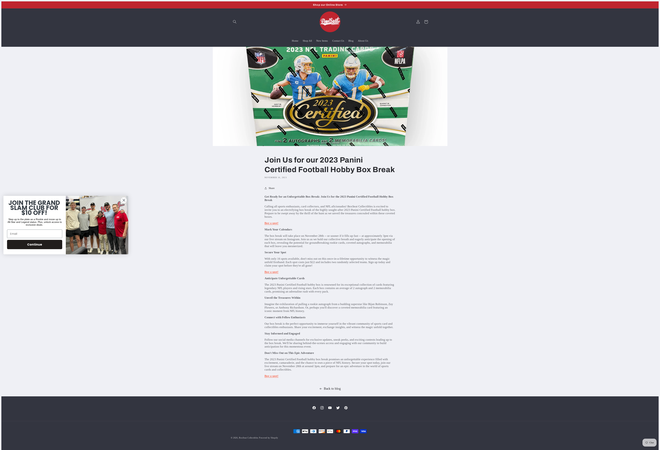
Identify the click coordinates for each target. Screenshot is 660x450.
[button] (235, 22)
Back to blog (332, 388)
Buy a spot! (271, 223)
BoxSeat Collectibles (248, 438)
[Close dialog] (124, 200)
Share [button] (272, 188)
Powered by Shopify (268, 438)
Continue (34, 244)
